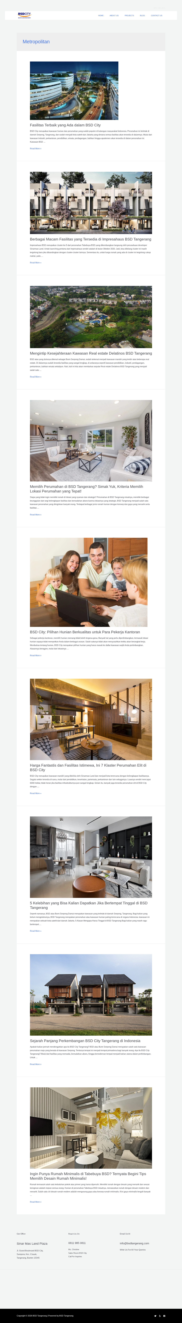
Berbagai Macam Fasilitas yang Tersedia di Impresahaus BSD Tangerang (90, 239)
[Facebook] (164, 1316)
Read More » (35, 149)
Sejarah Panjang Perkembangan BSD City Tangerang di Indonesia (85, 1041)
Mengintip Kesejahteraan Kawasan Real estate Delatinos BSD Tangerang (91, 353)
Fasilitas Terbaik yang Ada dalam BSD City (65, 125)
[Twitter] (155, 1316)
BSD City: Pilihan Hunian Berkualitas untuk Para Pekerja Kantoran (85, 632)
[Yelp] (160, 1316)
